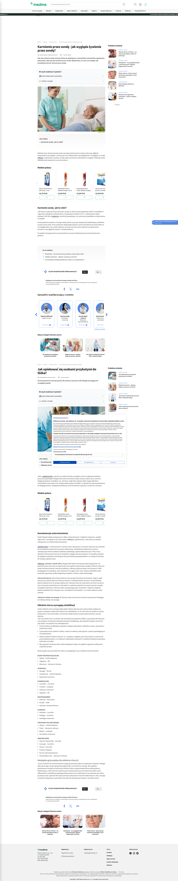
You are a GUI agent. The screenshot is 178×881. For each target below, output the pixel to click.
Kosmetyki (84, 11)
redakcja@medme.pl (90, 853)
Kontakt (109, 852)
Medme (39, 42)
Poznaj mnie (45, 325)
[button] (64, 289)
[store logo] (38, 4)
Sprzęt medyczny (106, 11)
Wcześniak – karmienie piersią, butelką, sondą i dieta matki (64, 254)
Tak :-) (85, 272)
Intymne (118, 11)
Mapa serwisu (111, 859)
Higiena (94, 11)
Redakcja (109, 856)
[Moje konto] (146, 4)
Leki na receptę (37, 11)
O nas (108, 849)
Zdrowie (48, 11)
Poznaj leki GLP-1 (140, 11)
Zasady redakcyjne (112, 862)
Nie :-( (98, 272)
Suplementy (59, 11)
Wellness (128, 11)
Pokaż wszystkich (100, 329)
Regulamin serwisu (67, 853)
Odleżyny (41, 564)
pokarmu (55, 216)
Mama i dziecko (72, 11)
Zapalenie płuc (43, 547)
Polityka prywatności (67, 856)
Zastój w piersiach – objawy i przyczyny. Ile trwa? (61, 257)
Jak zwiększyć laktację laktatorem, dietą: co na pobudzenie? (64, 260)
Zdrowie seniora (53, 42)
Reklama (109, 865)
